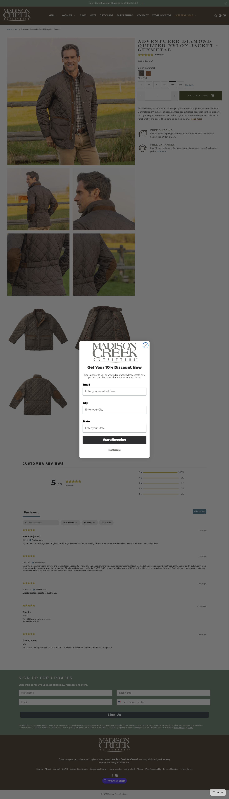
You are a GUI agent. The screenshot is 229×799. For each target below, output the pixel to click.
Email (86, 385)
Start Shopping (114, 439)
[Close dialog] (145, 345)
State (86, 421)
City (85, 403)
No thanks (114, 450)
